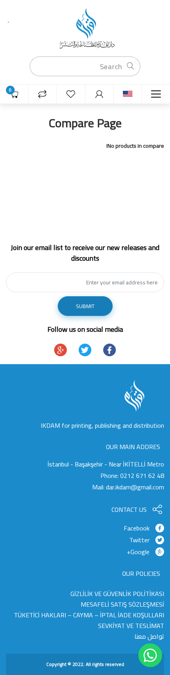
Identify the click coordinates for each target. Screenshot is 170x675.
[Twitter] (85, 350)
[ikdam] (85, 28)
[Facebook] (109, 350)
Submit (85, 306)
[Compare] (42, 94)
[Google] (60, 350)
